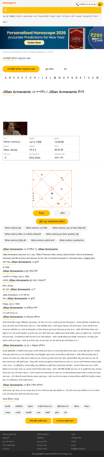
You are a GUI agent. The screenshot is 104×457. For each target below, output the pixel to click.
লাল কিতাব (65, 16)
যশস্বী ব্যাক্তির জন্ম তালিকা (18, 52)
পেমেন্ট (73, 434)
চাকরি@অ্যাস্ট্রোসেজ (78, 449)
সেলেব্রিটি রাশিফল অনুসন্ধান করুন (21, 69)
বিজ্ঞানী (48, 412)
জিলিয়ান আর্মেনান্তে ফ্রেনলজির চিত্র (72, 240)
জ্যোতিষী (28, 412)
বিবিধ (4, 22)
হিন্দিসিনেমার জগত (63, 406)
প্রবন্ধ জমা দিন (42, 441)
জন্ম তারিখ (49, 69)
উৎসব (95, 16)
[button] (8, 37)
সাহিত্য (86, 406)
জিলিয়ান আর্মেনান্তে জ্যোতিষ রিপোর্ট (42, 240)
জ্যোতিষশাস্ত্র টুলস (43, 434)
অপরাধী (17, 412)
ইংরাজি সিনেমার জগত (45, 406)
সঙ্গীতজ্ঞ (76, 406)
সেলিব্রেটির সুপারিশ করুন (38, 420)
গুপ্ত (34, 16)
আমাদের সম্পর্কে (42, 449)
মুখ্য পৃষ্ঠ (5, 16)
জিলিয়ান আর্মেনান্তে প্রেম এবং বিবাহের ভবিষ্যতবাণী (69, 228)
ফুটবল (57, 412)
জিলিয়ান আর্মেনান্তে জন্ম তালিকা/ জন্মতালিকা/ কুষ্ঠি (62, 234)
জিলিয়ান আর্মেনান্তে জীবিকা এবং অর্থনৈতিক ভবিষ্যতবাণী (23, 234)
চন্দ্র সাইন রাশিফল (8, 441)
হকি (65, 412)
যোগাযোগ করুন (42, 445)
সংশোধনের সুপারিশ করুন (65, 420)
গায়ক (38, 412)
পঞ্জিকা (58, 16)
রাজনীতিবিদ (19, 406)
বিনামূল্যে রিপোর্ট (43, 16)
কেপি (72, 16)
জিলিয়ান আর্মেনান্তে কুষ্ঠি (13, 228)
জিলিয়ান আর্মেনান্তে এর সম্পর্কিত (36, 228)
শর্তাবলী (73, 441)
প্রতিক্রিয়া (40, 438)
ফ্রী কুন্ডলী (6, 438)
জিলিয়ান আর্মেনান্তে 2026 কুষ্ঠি (15, 240)
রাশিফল (18, 16)
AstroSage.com (65, 454)
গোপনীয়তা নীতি (76, 438)
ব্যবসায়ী (7, 406)
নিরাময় (52, 16)
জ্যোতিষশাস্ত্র (27, 16)
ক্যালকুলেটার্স (87, 16)
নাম (65, 69)
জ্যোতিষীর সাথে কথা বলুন (85, 4)
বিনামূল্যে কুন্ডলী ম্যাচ (9, 434)
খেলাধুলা (7, 412)
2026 (12, 16)
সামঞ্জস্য (78, 16)
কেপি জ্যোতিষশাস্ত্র (9, 445)
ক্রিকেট (30, 406)
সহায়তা (73, 445)
